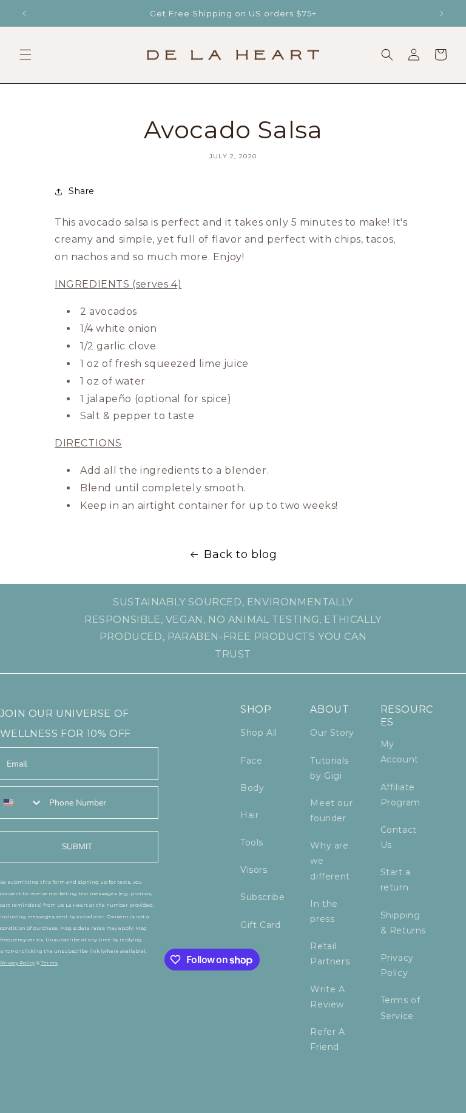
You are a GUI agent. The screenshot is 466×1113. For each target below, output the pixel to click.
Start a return (395, 880)
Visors (254, 869)
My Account (399, 752)
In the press (324, 911)
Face (251, 760)
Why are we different (330, 860)
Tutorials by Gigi (329, 768)
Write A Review (327, 997)
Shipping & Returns (403, 923)
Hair (249, 815)
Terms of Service (400, 1008)
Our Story (332, 732)
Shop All (258, 732)
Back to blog (240, 554)
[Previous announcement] (24, 13)
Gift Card (260, 925)
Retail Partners (330, 954)
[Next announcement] (441, 13)
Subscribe (262, 897)
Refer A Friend (327, 1039)
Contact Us (398, 837)
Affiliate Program (400, 795)
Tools (251, 842)
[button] (25, 54)
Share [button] (82, 191)
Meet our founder (331, 811)
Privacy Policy (397, 965)
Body (252, 787)
